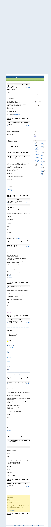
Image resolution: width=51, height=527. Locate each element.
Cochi (42, 153)
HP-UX (42, 155)
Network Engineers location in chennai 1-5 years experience (18, 440)
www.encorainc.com (10, 277)
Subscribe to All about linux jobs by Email (37, 99)
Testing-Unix (42, 170)
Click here (39, 525)
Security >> (23, 80)
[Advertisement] (21, 81)
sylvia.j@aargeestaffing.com (10, 474)
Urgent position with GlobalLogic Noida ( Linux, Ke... (37, 147)
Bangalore (42, 150)
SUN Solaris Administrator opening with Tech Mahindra (18, 123)
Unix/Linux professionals (14, 286)
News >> (8, 80)
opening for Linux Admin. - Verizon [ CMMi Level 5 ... (37, 153)
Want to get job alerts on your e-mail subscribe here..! (17, 119)
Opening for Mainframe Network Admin (18, 382)
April (35, 144)
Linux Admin (42, 161)
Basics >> (11, 80)
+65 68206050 (9, 188)
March (35, 145)
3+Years (42, 142)
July (35, 143)
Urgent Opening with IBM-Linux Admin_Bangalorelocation (16, 320)
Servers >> (20, 80)
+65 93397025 (10, 189)
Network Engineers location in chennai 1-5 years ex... (37, 161)
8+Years (42, 146)
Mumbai (42, 162)
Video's (35, 80)
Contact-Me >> (39, 80)
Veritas (42, 174)
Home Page (28, 525)
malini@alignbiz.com (12, 510)
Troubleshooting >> (28, 80)
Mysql (32, 80)
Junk (41, 158)
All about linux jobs (12, 77)
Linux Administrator (12, 245)
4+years (42, 143)
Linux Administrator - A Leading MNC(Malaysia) (16, 157)
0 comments (28, 87)
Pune (41, 165)
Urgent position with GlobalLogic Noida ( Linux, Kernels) (18, 85)
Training (42, 171)
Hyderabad (42, 156)
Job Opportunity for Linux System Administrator (16, 484)
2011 (34, 164)
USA (41, 173)
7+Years (42, 145)
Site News (42, 168)
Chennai (42, 152)
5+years (42, 144)
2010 (34, 165)
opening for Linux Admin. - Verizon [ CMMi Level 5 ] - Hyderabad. (17, 200)
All (41, 149)
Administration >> (15, 80)
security (42, 167)
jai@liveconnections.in (17, 238)
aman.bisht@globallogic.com (17, 114)
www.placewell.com (9, 430)
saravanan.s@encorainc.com (12, 190)
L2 (41, 159)
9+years (42, 147)
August (35, 142)
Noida (42, 164)
